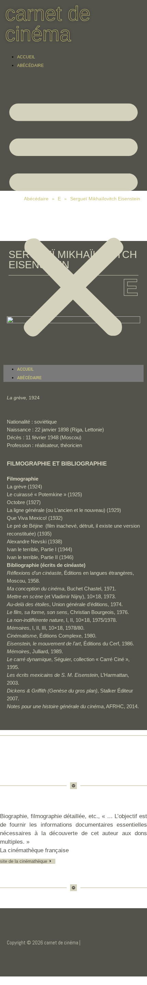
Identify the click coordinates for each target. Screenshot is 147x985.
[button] (73, 217)
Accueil (26, 57)
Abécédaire (30, 65)
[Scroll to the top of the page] (2, 980)
